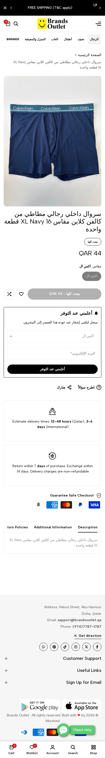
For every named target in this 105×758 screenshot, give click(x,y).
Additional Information (53, 527)
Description (87, 527)
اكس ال (92, 277)
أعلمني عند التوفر (52, 369)
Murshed (53, 721)
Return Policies (15, 527)
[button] (21, 294)
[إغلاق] (6, 7)
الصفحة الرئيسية (89, 55)
